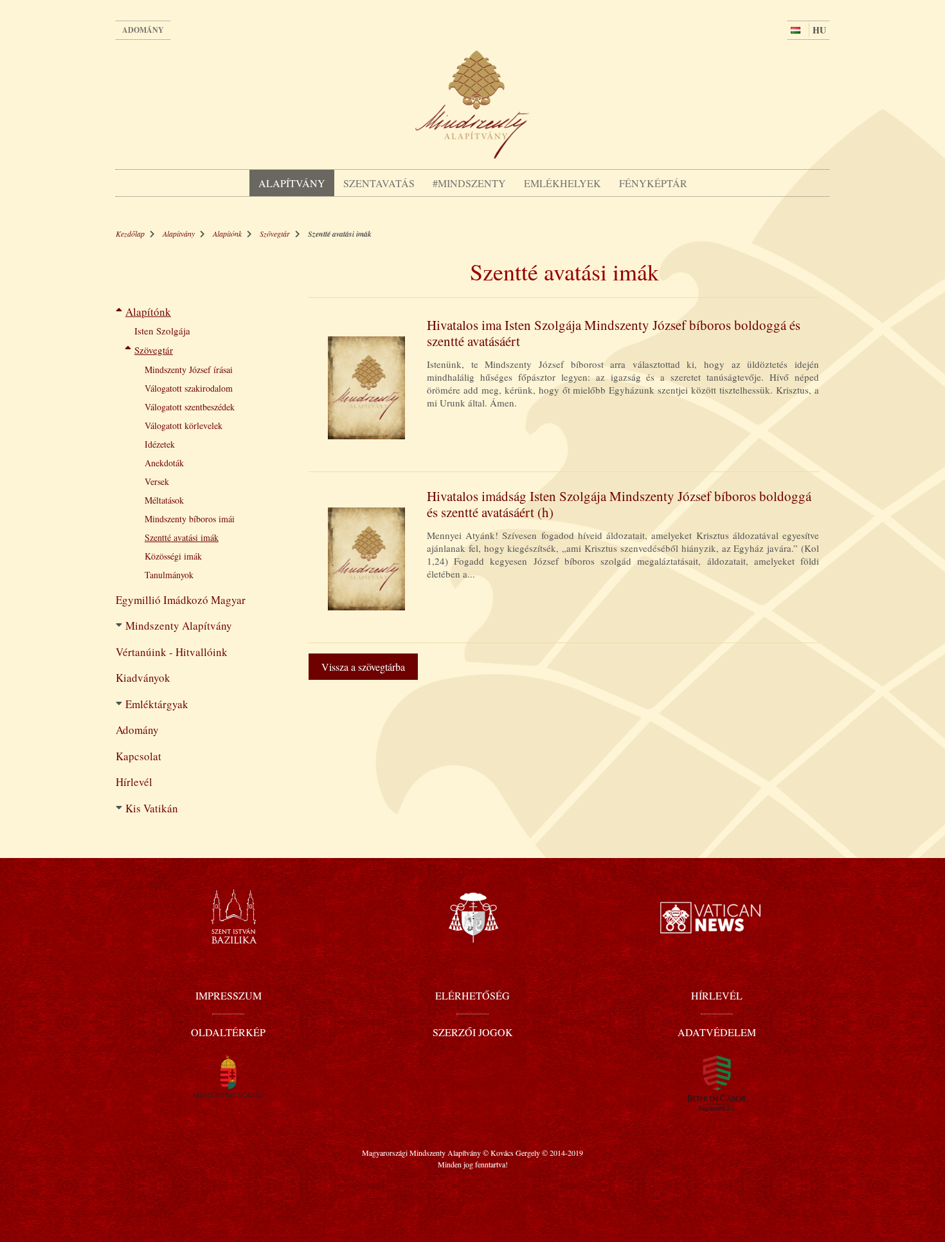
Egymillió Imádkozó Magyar (181, 599)
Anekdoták (164, 463)
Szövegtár (275, 233)
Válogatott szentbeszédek (190, 407)
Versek (157, 481)
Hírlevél (134, 781)
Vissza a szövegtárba (363, 666)
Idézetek (160, 444)
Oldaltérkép (228, 1032)
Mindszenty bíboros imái (190, 519)
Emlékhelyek (562, 183)
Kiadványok (143, 677)
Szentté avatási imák (182, 537)
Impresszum (228, 995)
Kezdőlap (130, 233)
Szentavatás (379, 183)
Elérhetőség (472, 995)
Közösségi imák (173, 556)
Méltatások (164, 500)
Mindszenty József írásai (189, 369)
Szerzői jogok (473, 1032)
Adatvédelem (717, 1032)
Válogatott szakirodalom (189, 388)
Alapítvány (291, 183)
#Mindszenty (469, 183)
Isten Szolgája (162, 330)
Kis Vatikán (151, 808)
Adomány (143, 29)
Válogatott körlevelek (183, 425)
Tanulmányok (169, 575)
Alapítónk (227, 233)
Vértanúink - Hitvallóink (172, 651)
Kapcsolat (138, 756)
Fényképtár (653, 183)
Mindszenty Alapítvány (178, 625)
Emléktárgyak (156, 704)
